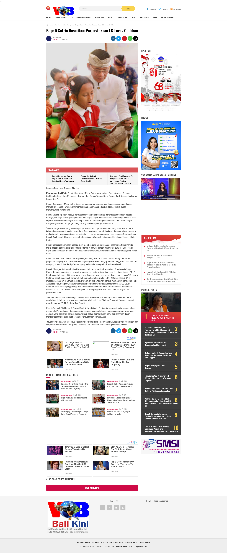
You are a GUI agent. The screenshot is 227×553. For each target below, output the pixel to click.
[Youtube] (122, 507)
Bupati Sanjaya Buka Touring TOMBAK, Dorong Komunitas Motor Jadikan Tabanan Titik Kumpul (158, 416)
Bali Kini (55, 40)
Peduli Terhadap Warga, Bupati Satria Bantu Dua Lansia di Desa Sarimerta (63, 178)
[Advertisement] (92, 432)
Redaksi (95, 542)
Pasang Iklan (83, 542)
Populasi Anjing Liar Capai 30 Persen (156, 366)
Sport (110, 17)
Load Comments (92, 487)
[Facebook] (102, 507)
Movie (133, 17)
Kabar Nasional (61, 17)
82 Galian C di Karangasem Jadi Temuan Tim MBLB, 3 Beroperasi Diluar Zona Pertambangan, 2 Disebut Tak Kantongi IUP (161, 331)
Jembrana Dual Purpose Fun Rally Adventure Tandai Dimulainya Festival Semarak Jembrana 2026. (162, 248)
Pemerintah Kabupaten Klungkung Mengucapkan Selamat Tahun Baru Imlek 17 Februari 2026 (121, 400)
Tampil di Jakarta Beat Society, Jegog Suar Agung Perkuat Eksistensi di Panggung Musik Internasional (161, 428)
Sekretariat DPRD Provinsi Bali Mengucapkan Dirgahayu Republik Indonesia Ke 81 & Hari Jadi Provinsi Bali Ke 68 (161, 402)
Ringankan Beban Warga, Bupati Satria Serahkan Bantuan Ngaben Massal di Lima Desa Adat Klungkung (74, 386)
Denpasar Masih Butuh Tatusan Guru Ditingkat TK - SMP (159, 256)
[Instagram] (109, 507)
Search (128, 8)
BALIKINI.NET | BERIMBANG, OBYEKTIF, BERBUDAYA (112, 546)
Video (155, 17)
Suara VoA (99, 17)
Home (48, 17)
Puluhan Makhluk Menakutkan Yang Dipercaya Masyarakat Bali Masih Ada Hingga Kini (158, 355)
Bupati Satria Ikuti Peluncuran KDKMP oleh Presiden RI (91, 178)
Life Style (144, 17)
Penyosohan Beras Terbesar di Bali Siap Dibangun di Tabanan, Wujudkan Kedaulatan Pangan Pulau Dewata (161, 264)
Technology (122, 17)
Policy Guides (131, 542)
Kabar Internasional (81, 17)
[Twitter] (116, 507)
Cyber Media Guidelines (112, 542)
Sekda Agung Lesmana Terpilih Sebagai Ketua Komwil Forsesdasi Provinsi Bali (74, 412)
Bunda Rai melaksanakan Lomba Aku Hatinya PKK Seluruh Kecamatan (159, 389)
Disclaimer (145, 542)
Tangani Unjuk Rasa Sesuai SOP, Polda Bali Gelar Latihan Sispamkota (161, 273)
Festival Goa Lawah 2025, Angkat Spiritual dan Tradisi (118, 412)
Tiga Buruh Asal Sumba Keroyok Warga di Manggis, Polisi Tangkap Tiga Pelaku (158, 378)
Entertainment (167, 17)
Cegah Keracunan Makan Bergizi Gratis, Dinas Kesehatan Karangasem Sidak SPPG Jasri (162, 280)
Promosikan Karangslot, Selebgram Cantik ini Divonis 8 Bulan (163, 317)
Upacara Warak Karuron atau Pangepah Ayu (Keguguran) (156, 343)
